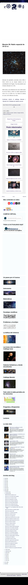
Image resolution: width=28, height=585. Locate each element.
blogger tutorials (14, 124)
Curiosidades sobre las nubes (10, 538)
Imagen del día (20, 112)
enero (6, 560)
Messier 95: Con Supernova (10, 515)
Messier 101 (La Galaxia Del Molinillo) (12, 505)
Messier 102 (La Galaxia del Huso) (11, 504)
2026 (5, 478)
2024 (5, 481)
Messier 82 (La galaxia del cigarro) (11, 543)
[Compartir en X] (6, 111)
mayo (6, 555)
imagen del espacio (7, 114)
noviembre (7, 493)
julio (6, 554)
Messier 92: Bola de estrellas (10, 521)
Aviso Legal (24, 574)
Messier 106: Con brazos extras (10, 497)
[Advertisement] (14, 26)
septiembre (7, 551)
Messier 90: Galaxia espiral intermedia (12, 526)
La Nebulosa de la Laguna (10, 524)
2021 (5, 486)
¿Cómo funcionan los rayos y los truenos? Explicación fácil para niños (17, 467)
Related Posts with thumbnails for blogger (14, 120)
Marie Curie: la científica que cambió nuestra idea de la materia (16, 428)
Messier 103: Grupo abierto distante (11, 502)
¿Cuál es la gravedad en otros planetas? (17, 460)
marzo (6, 558)
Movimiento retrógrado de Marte (11, 530)
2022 (5, 484)
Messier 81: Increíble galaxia (10, 544)
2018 (5, 490)
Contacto (19, 575)
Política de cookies (11, 575)
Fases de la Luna (13, 454)
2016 (5, 563)
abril (6, 557)
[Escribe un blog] (4, 111)
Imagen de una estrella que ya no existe (12, 517)
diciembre (7, 492)
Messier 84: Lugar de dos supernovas (12, 540)
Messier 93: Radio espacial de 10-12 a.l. (12, 520)
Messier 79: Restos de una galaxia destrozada (13, 547)
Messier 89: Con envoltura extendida (11, 527)
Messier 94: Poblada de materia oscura (12, 518)
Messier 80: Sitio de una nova (10, 546)
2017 (5, 562)
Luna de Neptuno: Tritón (14, 441)
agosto (6, 552)
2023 (5, 483)
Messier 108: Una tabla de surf (10, 494)
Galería (15, 112)
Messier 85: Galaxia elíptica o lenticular (12, 535)
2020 (5, 487)
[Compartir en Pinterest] (8, 111)
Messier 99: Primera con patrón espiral (12, 509)
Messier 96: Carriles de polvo (10, 514)
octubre (6, 549)
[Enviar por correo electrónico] (3, 111)
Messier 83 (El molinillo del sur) (10, 541)
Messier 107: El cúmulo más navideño (12, 496)
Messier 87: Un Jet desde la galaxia (11, 532)
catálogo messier (9, 112)
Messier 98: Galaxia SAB (9, 511)
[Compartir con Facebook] (7, 111)
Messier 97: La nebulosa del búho (11, 512)
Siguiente (24, 196)
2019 (5, 489)
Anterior (3, 196)
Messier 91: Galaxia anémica (10, 523)
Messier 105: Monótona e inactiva (11, 499)
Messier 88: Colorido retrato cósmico (11, 529)
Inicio (14, 196)
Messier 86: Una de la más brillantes (11, 533)
